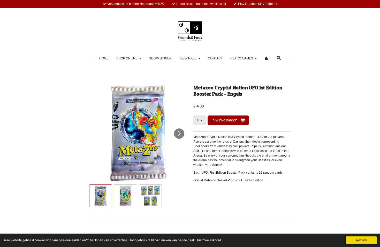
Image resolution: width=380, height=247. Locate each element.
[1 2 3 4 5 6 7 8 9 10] (199, 120)
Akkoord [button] (361, 240)
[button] (100, 195)
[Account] (266, 58)
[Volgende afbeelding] (179, 133)
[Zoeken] (279, 58)
